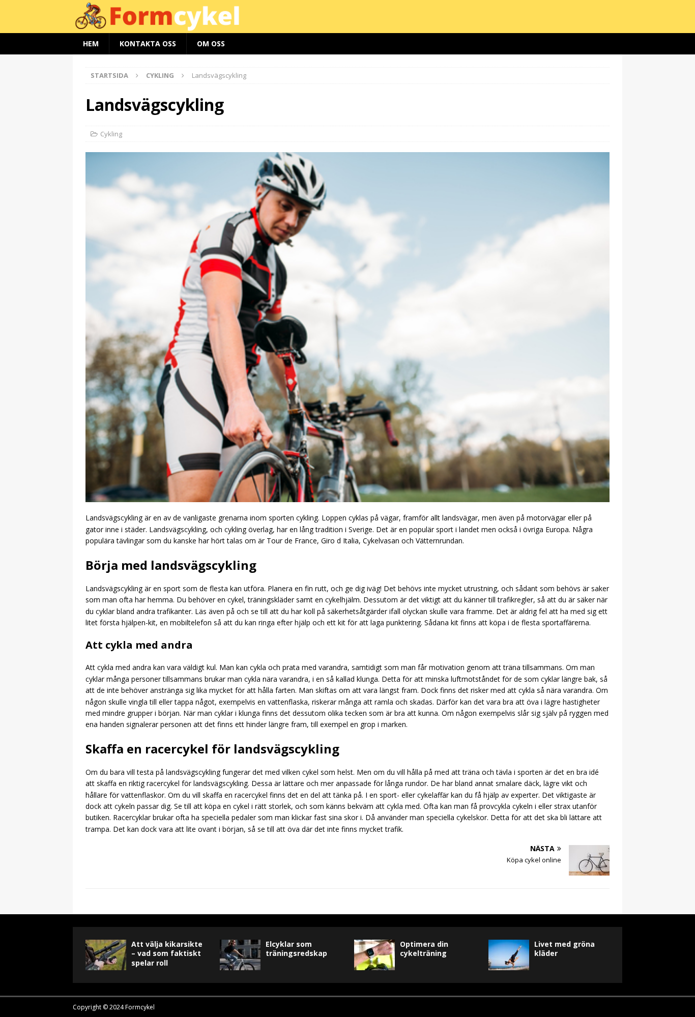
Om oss (211, 43)
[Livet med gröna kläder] (508, 955)
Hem (91, 43)
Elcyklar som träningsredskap (296, 948)
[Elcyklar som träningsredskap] (240, 955)
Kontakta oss (148, 43)
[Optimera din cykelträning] (374, 955)
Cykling (111, 133)
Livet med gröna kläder (564, 948)
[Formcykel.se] (347, 27)
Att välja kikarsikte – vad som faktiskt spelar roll (166, 953)
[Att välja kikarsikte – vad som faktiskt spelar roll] (105, 955)
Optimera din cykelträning (424, 948)
